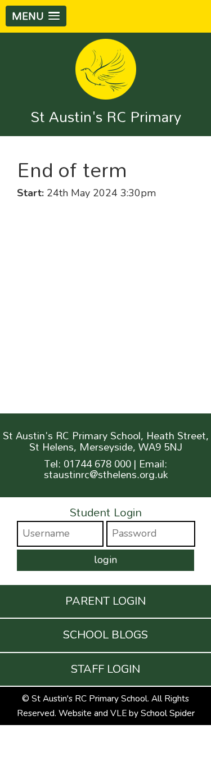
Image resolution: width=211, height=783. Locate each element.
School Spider (168, 713)
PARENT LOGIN (105, 601)
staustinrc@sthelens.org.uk (106, 474)
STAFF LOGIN (105, 669)
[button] (36, 16)
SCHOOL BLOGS (105, 634)
